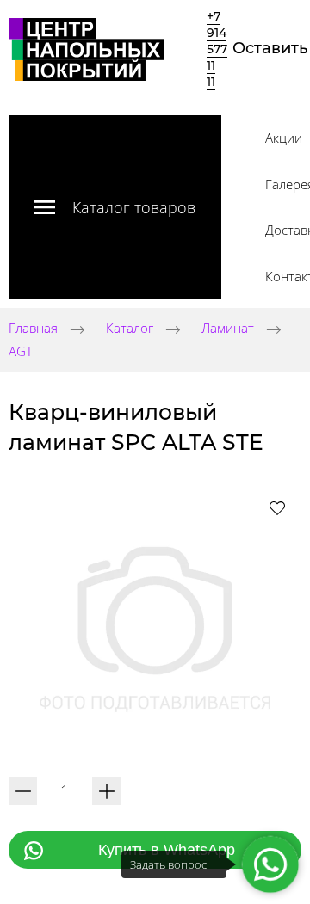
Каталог (129, 328)
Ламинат (228, 328)
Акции (283, 137)
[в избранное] (277, 507)
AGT (21, 351)
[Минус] (23, 791)
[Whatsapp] (271, 865)
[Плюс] (106, 791)
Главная (33, 328)
